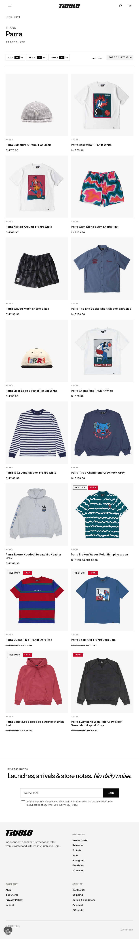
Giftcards (77, 910)
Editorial (77, 850)
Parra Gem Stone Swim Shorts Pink (94, 226)
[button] (8, 931)
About (9, 889)
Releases (77, 845)
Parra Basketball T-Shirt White (91, 145)
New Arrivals (79, 840)
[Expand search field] (120, 5)
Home (9, 16)
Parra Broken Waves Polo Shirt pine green (99, 554)
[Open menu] (10, 6)
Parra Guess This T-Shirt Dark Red (29, 640)
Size (13, 57)
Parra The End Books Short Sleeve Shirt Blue (101, 308)
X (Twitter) (78, 870)
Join (111, 793)
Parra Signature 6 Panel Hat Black (28, 145)
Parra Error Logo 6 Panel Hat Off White (32, 390)
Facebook (78, 865)
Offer (57, 57)
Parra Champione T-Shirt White (92, 390)
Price (34, 57)
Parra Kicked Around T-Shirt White (29, 226)
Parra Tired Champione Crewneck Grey (98, 472)
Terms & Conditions (84, 899)
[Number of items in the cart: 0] (129, 6)
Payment (77, 904)
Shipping (77, 894)
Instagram (78, 860)
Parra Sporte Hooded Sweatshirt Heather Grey (33, 556)
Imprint (10, 904)
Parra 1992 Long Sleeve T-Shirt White (31, 472)
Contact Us (78, 889)
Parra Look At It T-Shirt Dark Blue (93, 640)
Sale (75, 855)
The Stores (12, 894)
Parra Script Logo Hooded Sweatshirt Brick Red (35, 723)
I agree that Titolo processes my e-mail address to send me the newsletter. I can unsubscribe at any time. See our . (70, 803)
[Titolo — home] (19, 833)
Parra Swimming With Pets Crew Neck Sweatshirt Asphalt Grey (96, 723)
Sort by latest (118, 57)
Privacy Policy (69, 804)
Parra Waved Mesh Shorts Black (27, 308)
